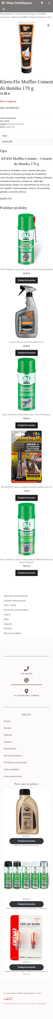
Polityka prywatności (12, 1003)
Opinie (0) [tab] (7, 142)
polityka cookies (29, 1003)
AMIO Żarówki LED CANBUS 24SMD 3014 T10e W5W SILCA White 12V (26, 973)
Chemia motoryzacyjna (25, 14)
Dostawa (8, 742)
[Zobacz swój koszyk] (42, 3)
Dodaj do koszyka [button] (26, 280)
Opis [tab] (4, 136)
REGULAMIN (42, 1003)
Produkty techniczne (16, 124)
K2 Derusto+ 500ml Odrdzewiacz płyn (26, 845)
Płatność (8, 735)
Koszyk (7, 721)
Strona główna (6, 14)
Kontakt (7, 728)
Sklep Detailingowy (19, 3)
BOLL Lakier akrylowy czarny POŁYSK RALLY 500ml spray (26, 908)
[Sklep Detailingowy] (3, 3)
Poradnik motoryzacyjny (15, 763)
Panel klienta (10, 749)
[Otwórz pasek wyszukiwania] (49, 3)
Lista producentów (13, 776)
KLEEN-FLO (10, 127)
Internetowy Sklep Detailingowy (21, 993)
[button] (48, 25)
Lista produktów (11, 769)
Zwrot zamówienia (13, 756)
